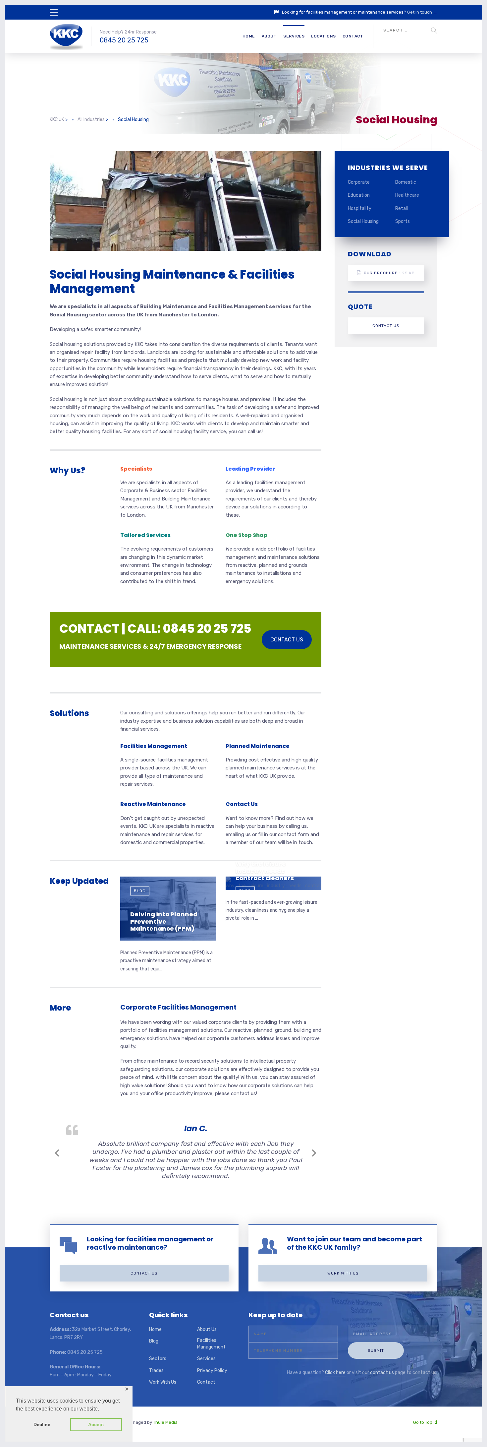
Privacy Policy (212, 1370)
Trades (156, 1370)
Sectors (157, 1358)
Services (293, 36)
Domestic (405, 182)
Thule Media (165, 1422)
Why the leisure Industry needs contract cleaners (265, 871)
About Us (207, 1329)
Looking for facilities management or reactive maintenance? (150, 1243)
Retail (401, 208)
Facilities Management (211, 1344)
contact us (382, 1372)
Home (249, 36)
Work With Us (162, 1382)
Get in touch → (422, 12)
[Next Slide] (314, 1152)
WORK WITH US (343, 1273)
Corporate (359, 182)
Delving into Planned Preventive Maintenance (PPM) (163, 921)
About (269, 36)
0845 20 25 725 (124, 40)
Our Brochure (389, 273)
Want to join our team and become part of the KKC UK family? (354, 1243)
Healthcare (407, 195)
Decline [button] (41, 1424)
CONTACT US (286, 639)
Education (359, 195)
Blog (140, 890)
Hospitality (359, 208)
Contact (353, 36)
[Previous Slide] (57, 1152)
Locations (323, 36)
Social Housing (363, 221)
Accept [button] (96, 1424)
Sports (402, 221)
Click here (335, 1372)
